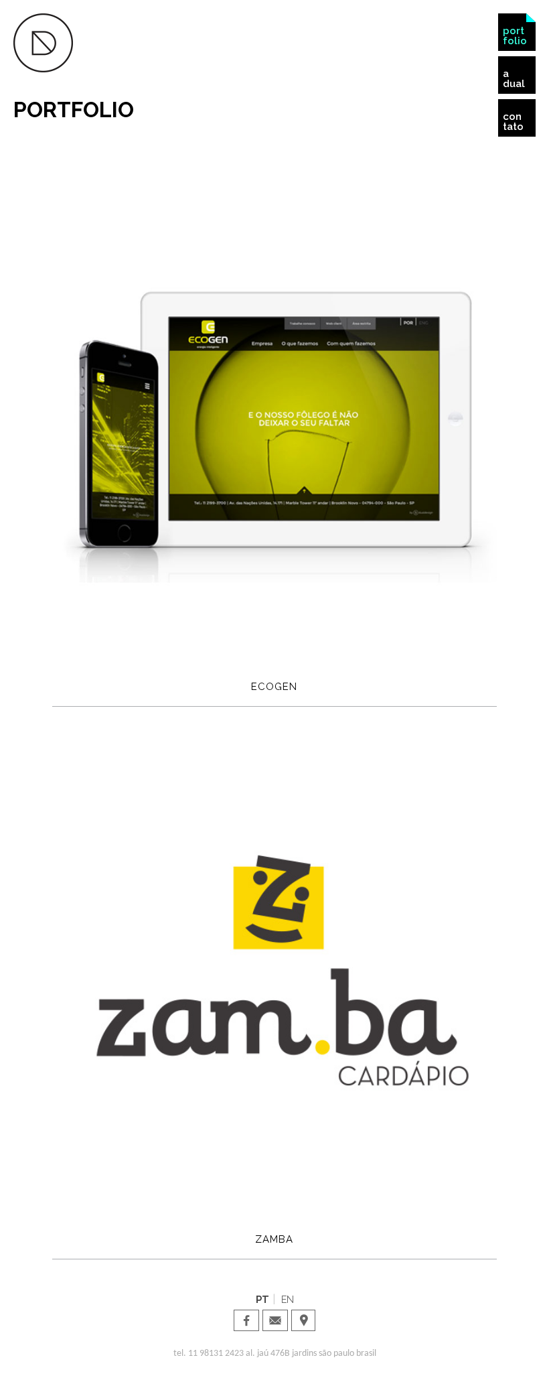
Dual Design (43, 42)
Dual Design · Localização (303, 1320)
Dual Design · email (275, 1320)
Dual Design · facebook (246, 1320)
